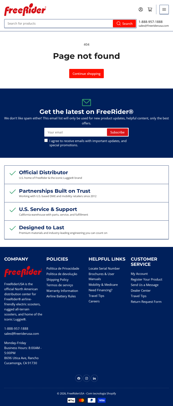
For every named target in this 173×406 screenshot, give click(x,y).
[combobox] (70, 23)
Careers (94, 301)
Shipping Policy (57, 279)
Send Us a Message (144, 285)
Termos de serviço (59, 285)
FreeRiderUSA (75, 393)
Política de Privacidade (62, 268)
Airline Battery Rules (61, 296)
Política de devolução (61, 274)
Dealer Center (141, 290)
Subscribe (117, 132)
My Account (139, 274)
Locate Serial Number (104, 268)
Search (127, 23)
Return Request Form (146, 301)
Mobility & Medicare (103, 284)
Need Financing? (100, 290)
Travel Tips (96, 296)
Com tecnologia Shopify (101, 393)
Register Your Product (146, 279)
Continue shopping (86, 73)
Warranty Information (62, 291)
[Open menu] (164, 9)
